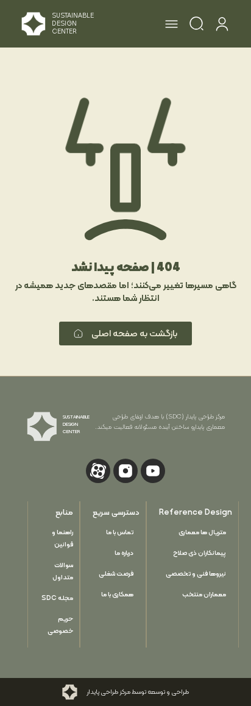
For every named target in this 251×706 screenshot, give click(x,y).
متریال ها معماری (202, 532)
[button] (171, 25)
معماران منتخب (204, 594)
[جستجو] (196, 25)
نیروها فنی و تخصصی (196, 573)
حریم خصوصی (60, 625)
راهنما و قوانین (62, 538)
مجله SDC (57, 598)
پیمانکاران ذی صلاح (199, 553)
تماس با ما (119, 532)
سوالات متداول (62, 571)
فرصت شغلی (116, 573)
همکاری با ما (117, 594)
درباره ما (124, 553)
